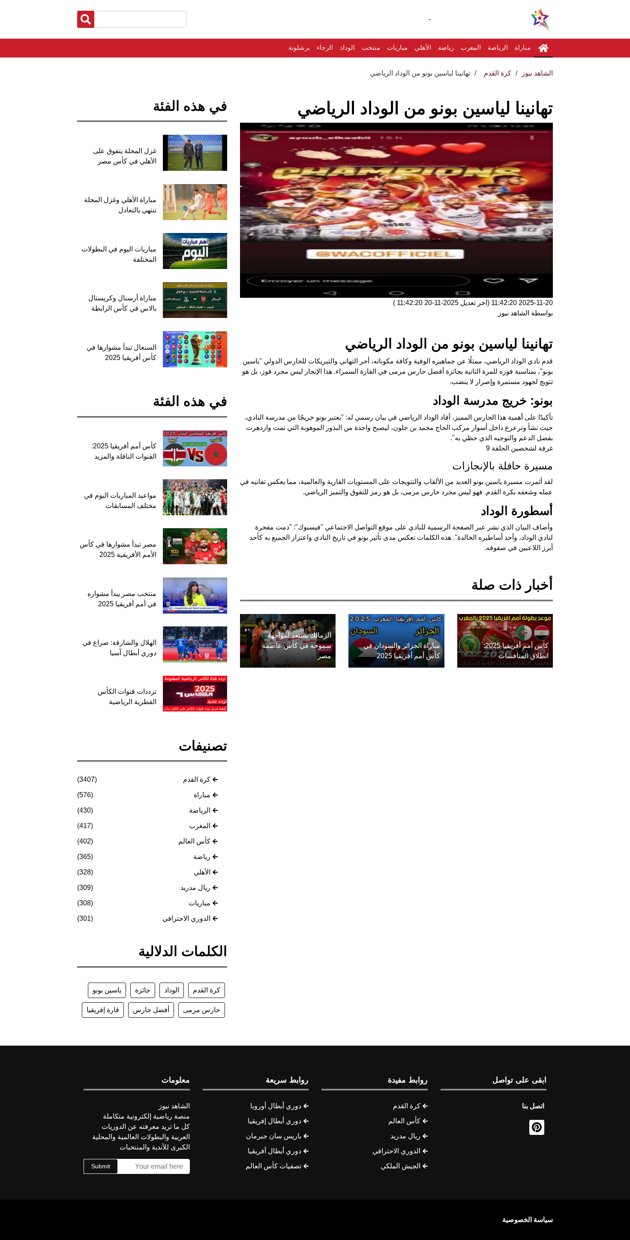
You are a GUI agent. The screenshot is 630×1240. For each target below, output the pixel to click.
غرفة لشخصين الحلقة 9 (519, 448)
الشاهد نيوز (537, 73)
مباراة (523, 47)
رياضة (446, 47)
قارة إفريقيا (103, 1009)
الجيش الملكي (400, 1166)
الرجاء (325, 47)
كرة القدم (196, 779)
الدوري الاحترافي (186, 918)
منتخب (371, 47)
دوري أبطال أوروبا (275, 1106)
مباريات (397, 47)
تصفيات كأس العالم (273, 1166)
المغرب (471, 47)
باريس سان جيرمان (273, 1136)
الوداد (347, 47)
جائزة (142, 990)
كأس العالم (194, 841)
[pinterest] (536, 1127)
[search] (85, 19)
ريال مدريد (195, 887)
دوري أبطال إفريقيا (274, 1121)
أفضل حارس (151, 1009)
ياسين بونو (107, 990)
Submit (100, 1166)
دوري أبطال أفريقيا (274, 1151)
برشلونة (299, 47)
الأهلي (422, 47)
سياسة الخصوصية (527, 1219)
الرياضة (498, 47)
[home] (543, 48)
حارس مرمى (201, 1009)
